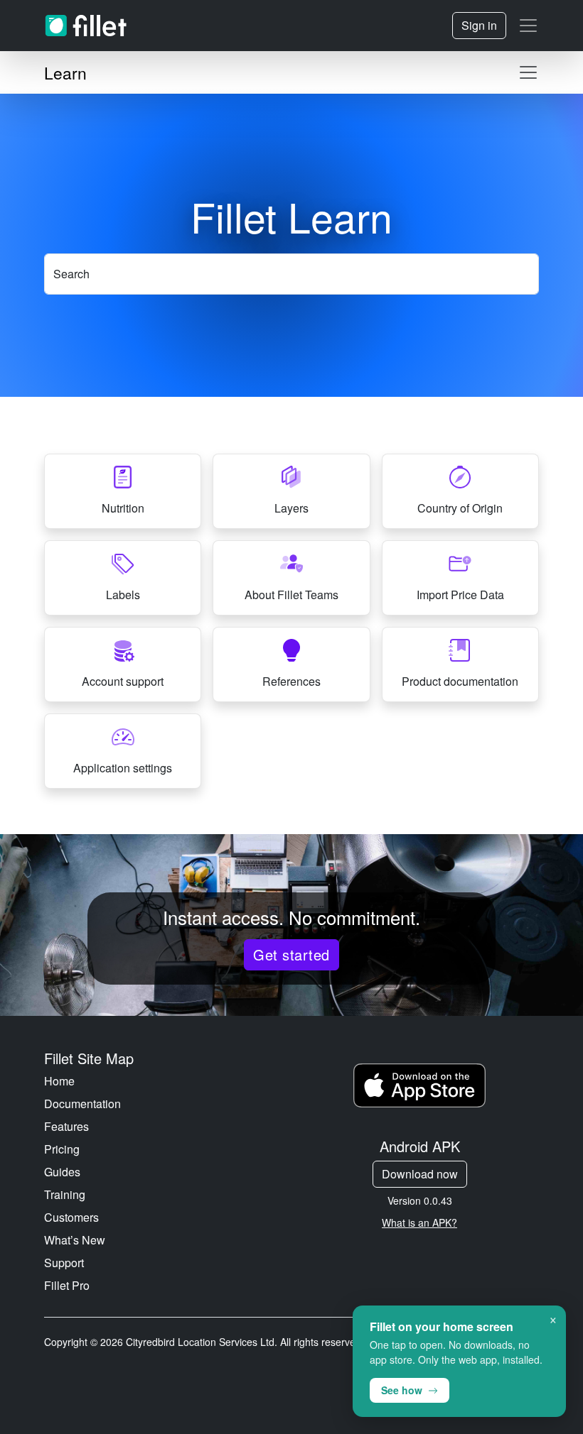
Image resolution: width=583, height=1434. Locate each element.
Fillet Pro (67, 1285)
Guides (62, 1172)
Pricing (62, 1149)
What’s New (74, 1240)
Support (64, 1262)
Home (59, 1081)
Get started (291, 954)
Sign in (479, 25)
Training (64, 1194)
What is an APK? (419, 1222)
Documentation (82, 1103)
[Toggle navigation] (528, 25)
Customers (71, 1217)
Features (66, 1126)
